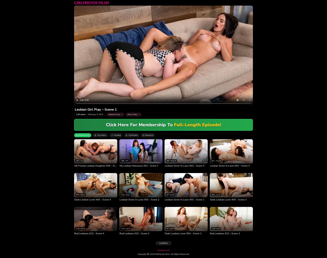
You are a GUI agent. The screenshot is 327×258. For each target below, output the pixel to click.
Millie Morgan (178, 238)
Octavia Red (225, 238)
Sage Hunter (137, 238)
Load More (163, 243)
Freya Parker (137, 170)
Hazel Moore (227, 204)
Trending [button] (117, 135)
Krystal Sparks (89, 238)
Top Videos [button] (101, 135)
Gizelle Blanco (90, 204)
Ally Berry (78, 238)
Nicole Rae (214, 238)
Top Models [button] (133, 135)
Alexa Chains (215, 204)
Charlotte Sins (125, 170)
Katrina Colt (224, 170)
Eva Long (78, 170)
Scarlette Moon (179, 170)
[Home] (91, 2)
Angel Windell (125, 238)
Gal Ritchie (214, 170)
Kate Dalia (124, 204)
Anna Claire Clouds (172, 204)
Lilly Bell (168, 170)
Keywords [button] (149, 135)
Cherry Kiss (78, 204)
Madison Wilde (89, 170)
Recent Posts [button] (84, 135)
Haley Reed (186, 204)
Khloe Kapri (133, 204)
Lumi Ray (168, 238)
